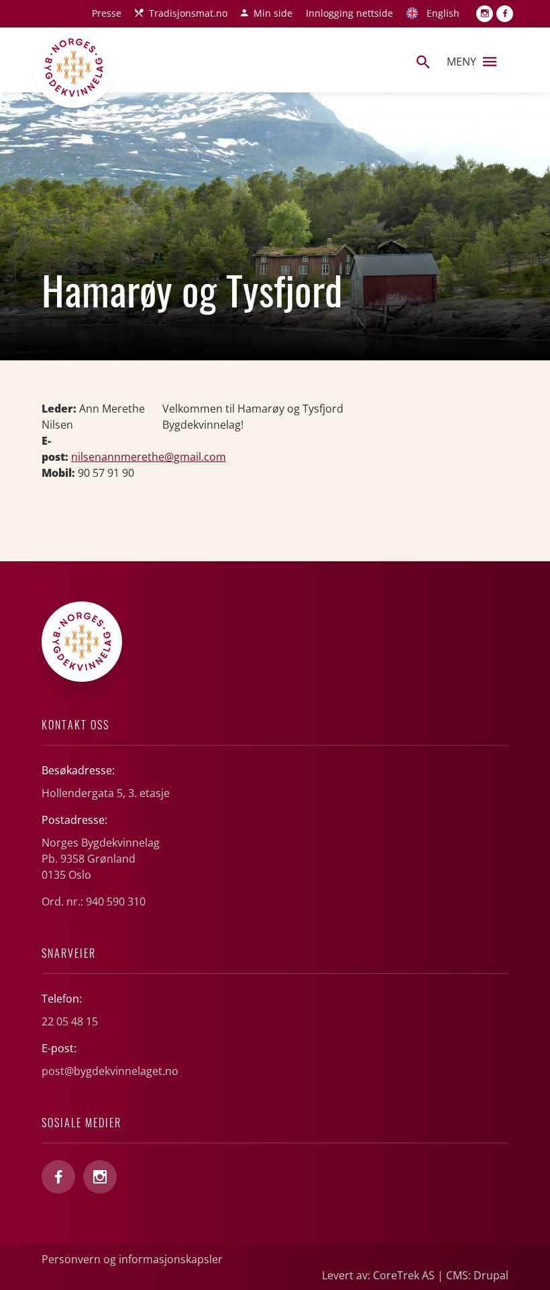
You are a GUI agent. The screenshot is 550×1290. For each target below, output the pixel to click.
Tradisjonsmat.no (188, 13)
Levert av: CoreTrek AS (378, 1275)
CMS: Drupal (477, 1275)
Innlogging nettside (349, 13)
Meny (461, 61)
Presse (106, 13)
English (443, 13)
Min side (273, 13)
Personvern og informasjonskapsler (132, 1259)
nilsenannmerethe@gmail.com (148, 456)
